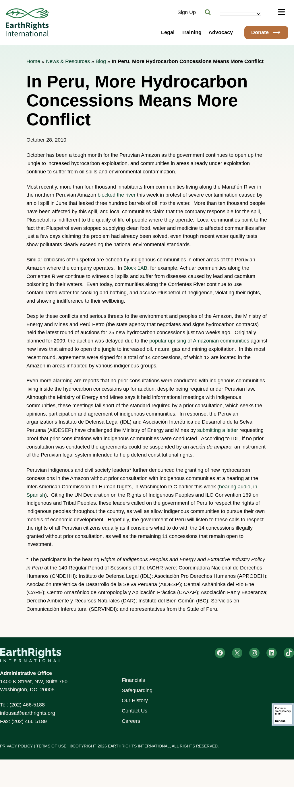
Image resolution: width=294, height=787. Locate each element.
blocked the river (117, 195)
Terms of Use (51, 746)
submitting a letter (217, 430)
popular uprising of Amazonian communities (199, 341)
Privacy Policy (16, 746)
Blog (101, 61)
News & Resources (68, 61)
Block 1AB (135, 268)
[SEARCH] (208, 12)
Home (33, 61)
